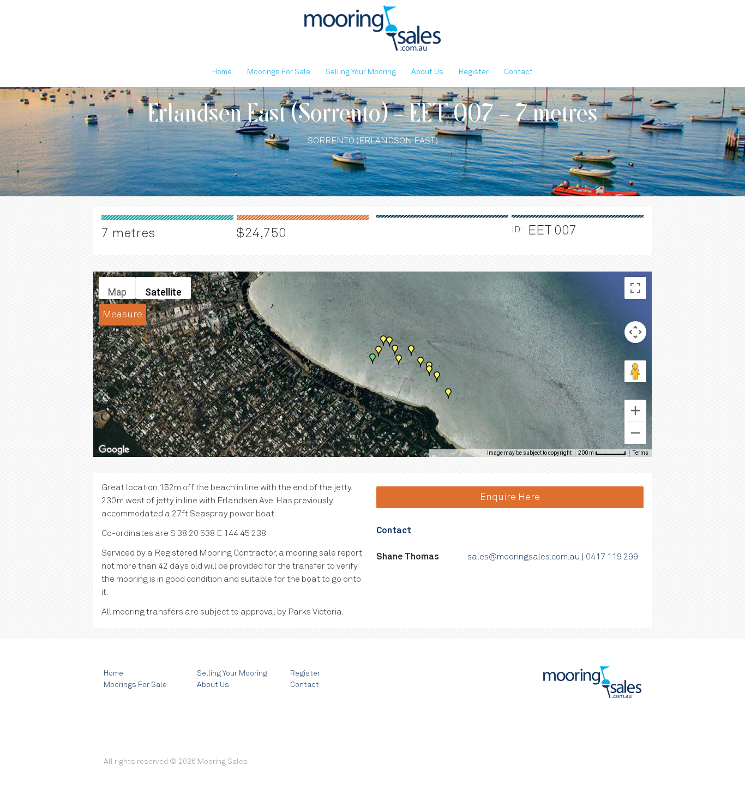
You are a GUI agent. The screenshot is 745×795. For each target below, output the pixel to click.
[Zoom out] (635, 433)
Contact (518, 72)
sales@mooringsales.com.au (523, 556)
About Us (427, 72)
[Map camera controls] (635, 332)
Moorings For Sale (278, 72)
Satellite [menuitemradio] (163, 292)
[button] (420, 362)
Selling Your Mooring (361, 72)
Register (474, 72)
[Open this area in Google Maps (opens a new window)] (114, 450)
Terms (640, 453)
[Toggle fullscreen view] (635, 288)
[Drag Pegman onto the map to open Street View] (635, 371)
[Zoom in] (635, 410)
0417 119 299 (612, 556)
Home (222, 72)
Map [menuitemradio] (117, 292)
